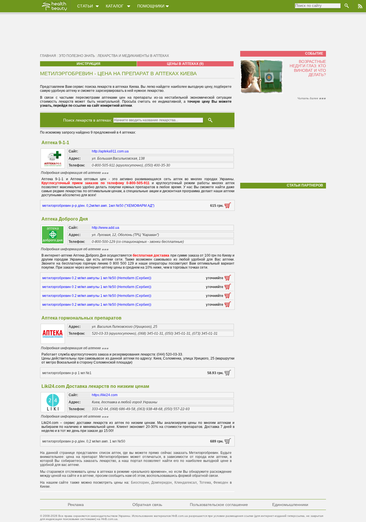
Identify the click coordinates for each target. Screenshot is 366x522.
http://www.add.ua (105, 228)
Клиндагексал (185, 483)
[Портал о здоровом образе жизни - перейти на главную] (54, 11)
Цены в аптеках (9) (185, 64)
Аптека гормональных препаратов (81, 317)
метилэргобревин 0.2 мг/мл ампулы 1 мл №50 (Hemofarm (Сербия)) (96, 278)
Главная (48, 56)
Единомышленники (290, 504)
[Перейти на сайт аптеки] (227, 207)
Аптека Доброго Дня (64, 219)
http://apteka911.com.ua (110, 151)
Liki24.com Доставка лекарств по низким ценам (95, 386)
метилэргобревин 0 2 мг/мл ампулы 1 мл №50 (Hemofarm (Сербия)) (96, 287)
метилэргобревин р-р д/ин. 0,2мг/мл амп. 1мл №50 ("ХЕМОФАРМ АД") (98, 206)
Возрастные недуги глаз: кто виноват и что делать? (308, 68)
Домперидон (161, 483)
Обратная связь (147, 504)
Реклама (76, 504)
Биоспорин (140, 483)
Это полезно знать (77, 56)
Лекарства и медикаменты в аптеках (133, 56)
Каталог (115, 6)
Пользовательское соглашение (219, 504)
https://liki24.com (105, 395)
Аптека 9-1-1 (55, 142)
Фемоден (220, 483)
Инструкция (88, 64)
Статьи (85, 6)
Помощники (150, 6)
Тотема (205, 483)
